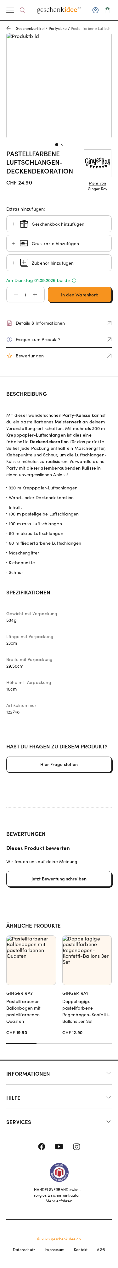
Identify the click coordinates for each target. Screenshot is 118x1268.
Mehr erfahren (59, 1200)
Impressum (55, 1249)
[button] (13, 294)
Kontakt (80, 1249)
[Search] (22, 10)
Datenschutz (24, 1249)
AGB (101, 1249)
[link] (59, 85)
